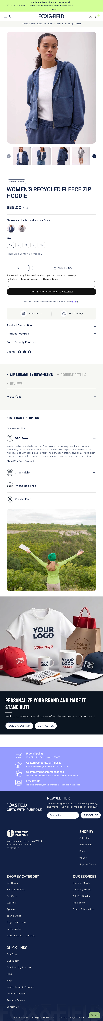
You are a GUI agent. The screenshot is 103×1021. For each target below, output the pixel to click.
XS (10, 244)
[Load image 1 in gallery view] (22, 156)
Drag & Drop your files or (51, 291)
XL (41, 244)
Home (25, 24)
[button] (6, 16)
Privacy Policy (67, 1017)
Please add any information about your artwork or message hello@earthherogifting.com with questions (42, 277)
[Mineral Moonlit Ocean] (11, 228)
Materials (14, 397)
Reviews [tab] (16, 383)
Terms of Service (86, 1017)
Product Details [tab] (73, 374)
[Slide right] (94, 156)
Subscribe (90, 815)
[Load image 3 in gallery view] (61, 156)
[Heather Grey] (22, 228)
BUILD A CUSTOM (19, 725)
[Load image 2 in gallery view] (41, 156)
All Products (36, 24)
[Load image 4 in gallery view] (81, 156)
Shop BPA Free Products (21, 461)
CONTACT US (46, 725)
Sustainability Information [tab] (31, 374)
